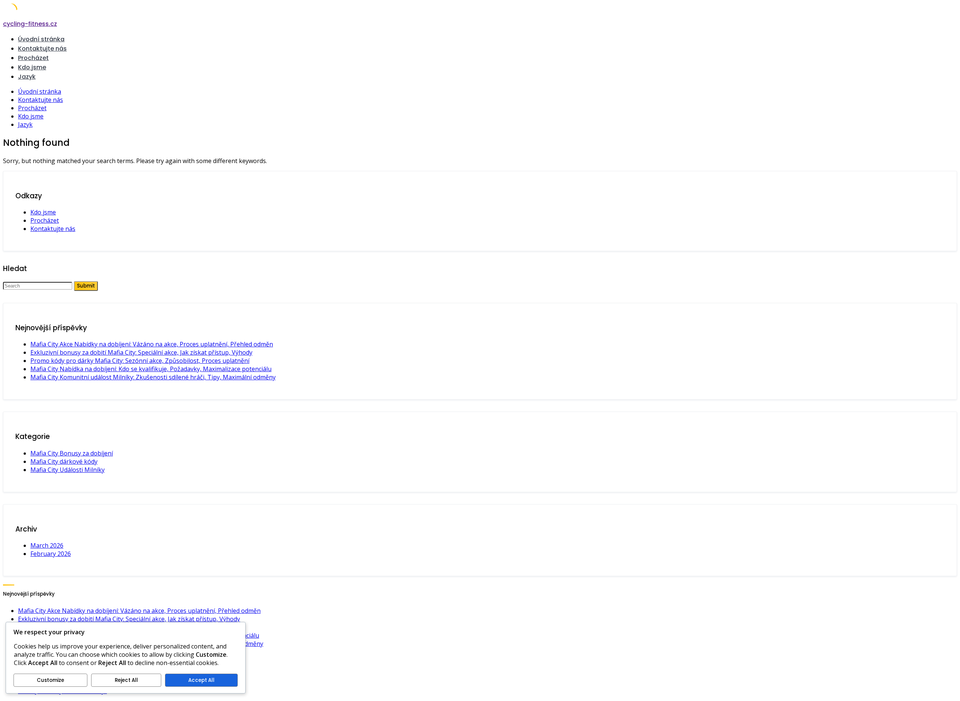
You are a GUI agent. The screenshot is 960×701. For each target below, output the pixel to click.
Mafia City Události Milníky (67, 470)
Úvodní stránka (41, 39)
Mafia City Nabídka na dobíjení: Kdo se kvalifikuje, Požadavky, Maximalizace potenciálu (151, 369)
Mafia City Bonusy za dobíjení (71, 453)
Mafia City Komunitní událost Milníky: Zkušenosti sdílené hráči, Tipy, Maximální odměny (153, 377)
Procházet (33, 58)
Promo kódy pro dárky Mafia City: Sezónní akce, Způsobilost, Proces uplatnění (139, 360)
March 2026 (46, 545)
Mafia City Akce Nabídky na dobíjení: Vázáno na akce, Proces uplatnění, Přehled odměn (151, 344)
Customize (50, 680)
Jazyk (27, 76)
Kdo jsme (32, 67)
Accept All (201, 680)
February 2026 (50, 554)
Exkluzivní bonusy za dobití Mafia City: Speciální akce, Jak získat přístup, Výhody (141, 352)
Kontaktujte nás (42, 48)
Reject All (126, 680)
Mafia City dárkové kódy (64, 461)
